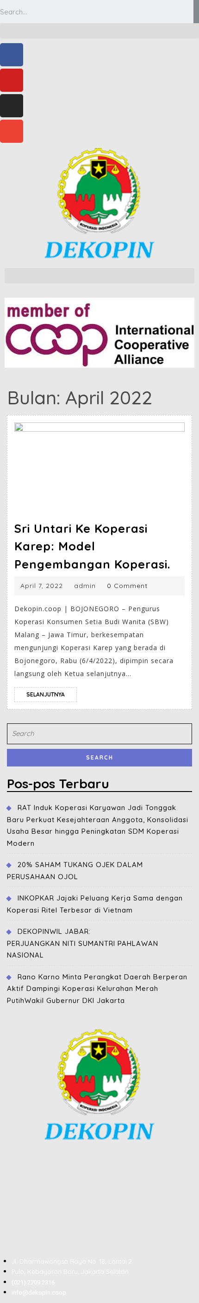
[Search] (196, 11)
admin (85, 585)
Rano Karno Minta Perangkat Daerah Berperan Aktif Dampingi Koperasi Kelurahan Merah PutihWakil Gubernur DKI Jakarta (97, 988)
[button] (99, 30)
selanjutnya (51, 692)
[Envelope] (11, 131)
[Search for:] (99, 736)
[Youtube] (11, 80)
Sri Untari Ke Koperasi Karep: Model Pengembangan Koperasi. (92, 546)
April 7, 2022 (41, 585)
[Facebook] (11, 54)
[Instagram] (11, 105)
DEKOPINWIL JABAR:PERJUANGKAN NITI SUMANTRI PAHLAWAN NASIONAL (82, 943)
